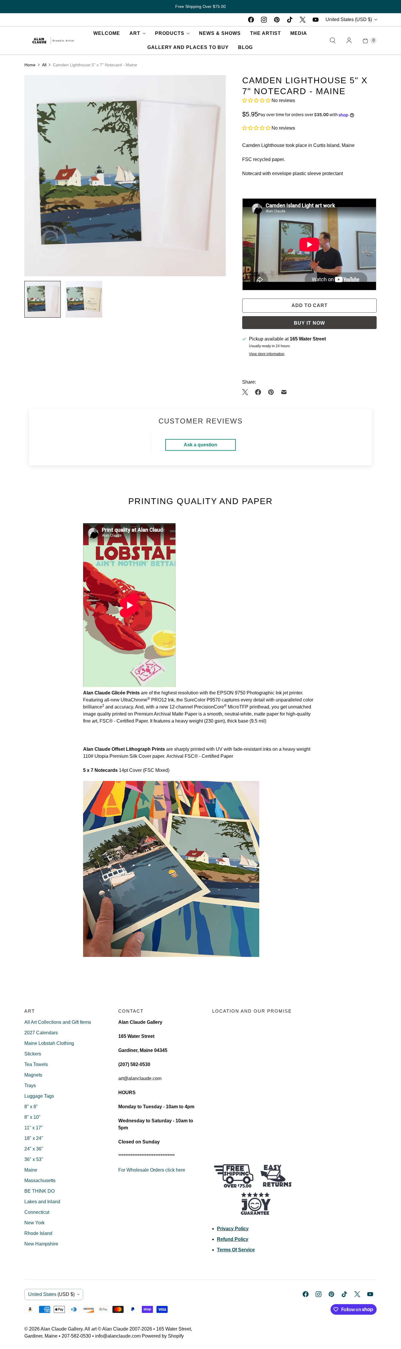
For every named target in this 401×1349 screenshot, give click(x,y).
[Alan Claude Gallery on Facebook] (251, 19)
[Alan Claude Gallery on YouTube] (315, 19)
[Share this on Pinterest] (270, 392)
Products (169, 33)
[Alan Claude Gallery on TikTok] (289, 19)
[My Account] (349, 40)
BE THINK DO (39, 1191)
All (44, 64)
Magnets (33, 1074)
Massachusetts (39, 1180)
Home (30, 64)
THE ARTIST (265, 33)
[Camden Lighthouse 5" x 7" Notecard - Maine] (125, 175)
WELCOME (106, 33)
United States (349, 19)
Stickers (32, 1053)
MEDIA (298, 33)
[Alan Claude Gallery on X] (302, 19)
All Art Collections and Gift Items (57, 1022)
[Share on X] (247, 392)
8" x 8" (31, 1106)
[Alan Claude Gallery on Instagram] (263, 19)
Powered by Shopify (163, 1335)
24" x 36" (33, 1148)
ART (134, 33)
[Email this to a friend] (283, 392)
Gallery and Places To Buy (188, 47)
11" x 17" (33, 1127)
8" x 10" (32, 1117)
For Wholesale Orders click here (151, 1169)
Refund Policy (232, 1239)
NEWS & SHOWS (220, 33)
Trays (30, 1085)
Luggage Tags (39, 1096)
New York (34, 1222)
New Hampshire (41, 1243)
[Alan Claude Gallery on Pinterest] (276, 19)
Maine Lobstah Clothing (49, 1043)
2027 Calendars (41, 1032)
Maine (30, 1169)
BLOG (245, 47)
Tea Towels (36, 1064)
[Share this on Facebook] (258, 392)
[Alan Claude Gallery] (53, 40)
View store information (266, 354)
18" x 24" (33, 1138)
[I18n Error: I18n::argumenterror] (42, 299)
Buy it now (309, 323)
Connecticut (36, 1212)
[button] (257, 100)
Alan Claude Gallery (61, 1328)
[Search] (332, 40)
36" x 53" (33, 1159)
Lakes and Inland (42, 1201)
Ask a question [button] (200, 444)
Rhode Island (38, 1233)
